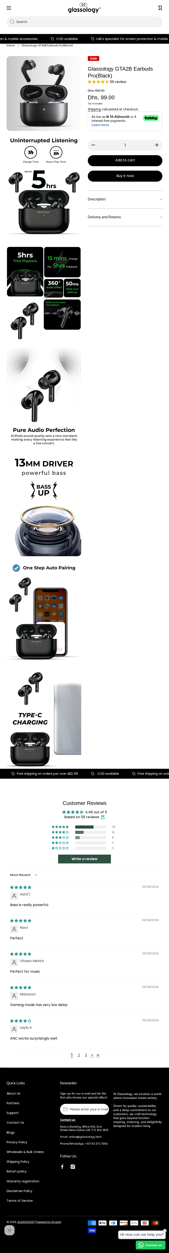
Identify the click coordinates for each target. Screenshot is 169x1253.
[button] (99, 81)
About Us (13, 1093)
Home (11, 45)
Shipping (94, 109)
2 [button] (79, 1055)
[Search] (10, 21)
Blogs (11, 1132)
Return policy (17, 1171)
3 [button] (86, 1055)
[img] (20, 887)
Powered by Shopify (48, 1222)
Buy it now (125, 175)
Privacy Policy (17, 1142)
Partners (13, 1103)
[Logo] (84, 8)
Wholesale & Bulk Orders (25, 1152)
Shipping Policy (18, 1161)
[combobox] (84, 21)
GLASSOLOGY (26, 1222)
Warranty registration (23, 1181)
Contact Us (15, 1122)
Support (13, 1113)
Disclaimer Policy (19, 1191)
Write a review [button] (84, 858)
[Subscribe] (103, 1109)
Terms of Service (20, 1200)
